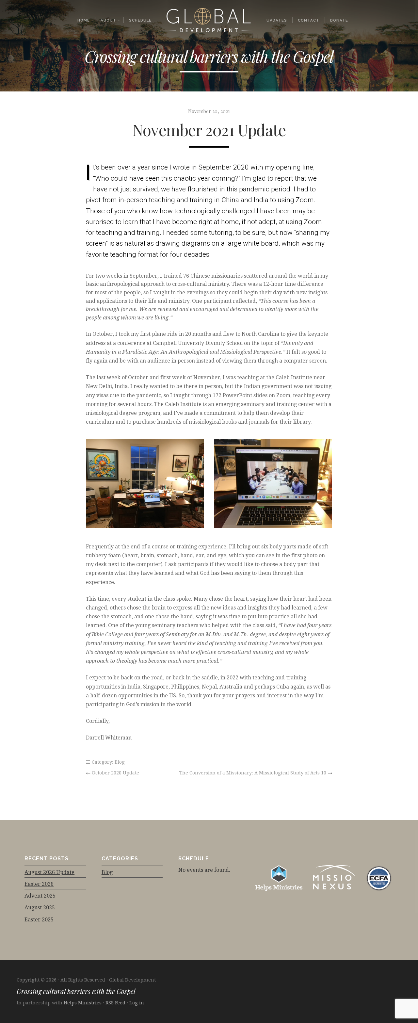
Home (83, 20)
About (108, 20)
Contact (308, 20)
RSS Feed (115, 1002)
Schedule (140, 20)
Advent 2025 (40, 896)
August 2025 (39, 907)
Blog (120, 762)
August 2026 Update (49, 872)
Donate (339, 20)
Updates (276, 20)
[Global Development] (209, 20)
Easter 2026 (39, 884)
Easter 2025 (39, 920)
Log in (136, 1002)
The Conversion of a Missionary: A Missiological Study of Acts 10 (252, 772)
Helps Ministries (83, 1002)
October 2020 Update (115, 772)
